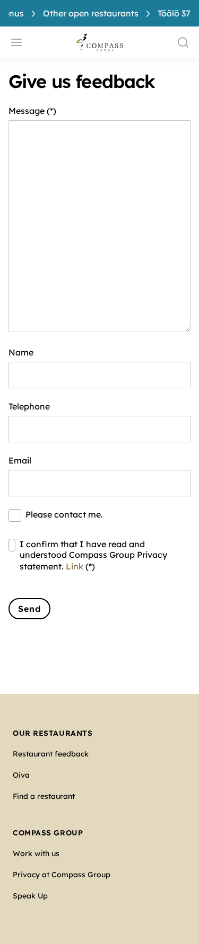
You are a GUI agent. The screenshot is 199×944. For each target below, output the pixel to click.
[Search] (183, 42)
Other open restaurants (91, 13)
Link (74, 566)
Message (26, 110)
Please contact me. (64, 514)
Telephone (29, 406)
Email (19, 460)
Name (20, 352)
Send (29, 608)
